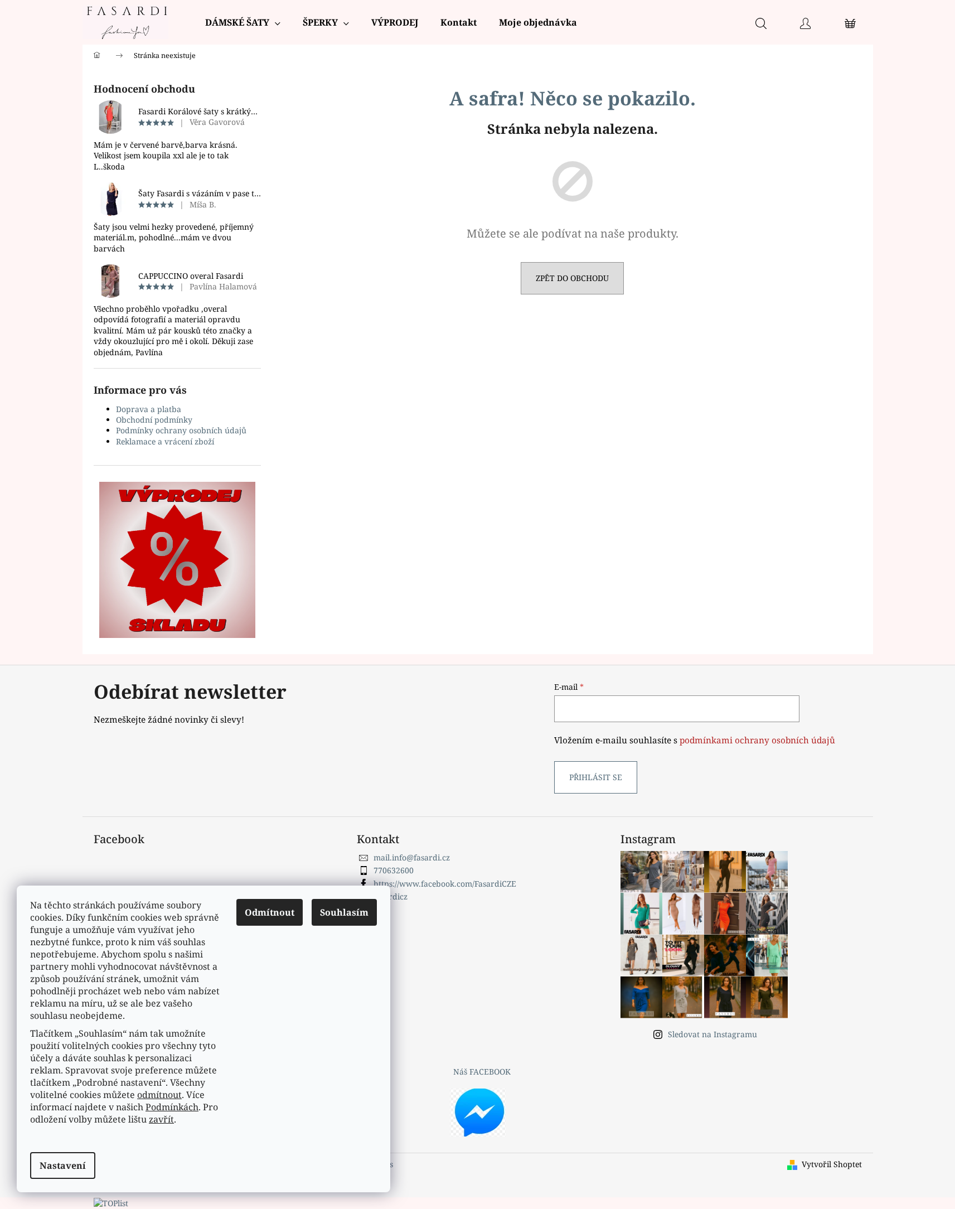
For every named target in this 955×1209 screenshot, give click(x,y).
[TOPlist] (111, 1202)
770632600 (394, 870)
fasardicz (391, 896)
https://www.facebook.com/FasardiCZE (445, 883)
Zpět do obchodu (572, 278)
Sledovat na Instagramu (712, 1034)
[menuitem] (243, 22)
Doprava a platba (148, 409)
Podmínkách (172, 1107)
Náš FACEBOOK (482, 1071)
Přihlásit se (595, 777)
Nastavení (63, 1165)
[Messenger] (478, 1111)
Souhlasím (344, 912)
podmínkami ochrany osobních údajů (757, 740)
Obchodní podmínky (154, 419)
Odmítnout (269, 912)
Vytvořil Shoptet (832, 1164)
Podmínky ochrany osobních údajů (181, 430)
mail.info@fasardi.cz (412, 857)
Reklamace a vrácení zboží (165, 441)
